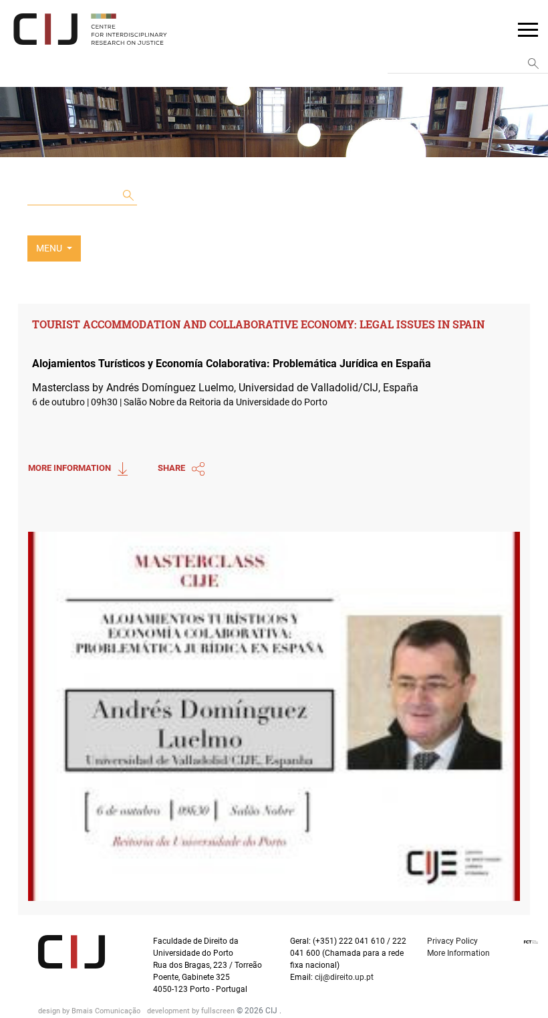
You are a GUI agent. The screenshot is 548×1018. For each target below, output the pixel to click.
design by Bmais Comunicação (90, 1011)
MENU (50, 248)
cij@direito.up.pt (345, 977)
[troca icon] (528, 29)
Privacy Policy (452, 941)
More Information (458, 953)
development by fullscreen (192, 1011)
